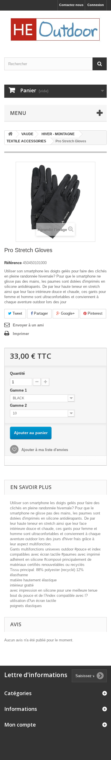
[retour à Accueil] (10, 134)
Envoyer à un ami (28, 325)
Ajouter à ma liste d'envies (44, 450)
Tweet (16, 313)
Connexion (95, 5)
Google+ (67, 313)
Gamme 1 (19, 390)
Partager (40, 313)
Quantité (17, 373)
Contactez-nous (71, 5)
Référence (13, 263)
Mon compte (20, 724)
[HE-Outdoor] (55, 29)
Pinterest (94, 313)
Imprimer (21, 334)
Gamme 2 (19, 405)
